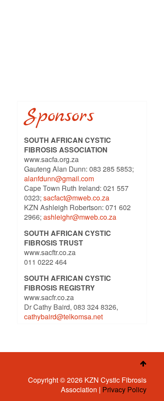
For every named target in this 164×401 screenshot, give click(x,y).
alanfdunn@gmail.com (59, 178)
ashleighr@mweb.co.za (79, 217)
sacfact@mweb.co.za (76, 198)
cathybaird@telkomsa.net (63, 316)
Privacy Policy (124, 389)
